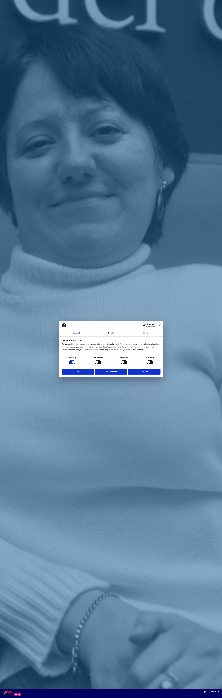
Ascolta (211, 692)
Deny (78, 372)
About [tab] (145, 333)
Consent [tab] (76, 333)
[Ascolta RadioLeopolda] (206, 693)
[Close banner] (159, 325)
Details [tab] (111, 333)
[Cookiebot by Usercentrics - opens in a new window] (144, 325)
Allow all (144, 372)
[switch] (98, 362)
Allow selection (111, 372)
